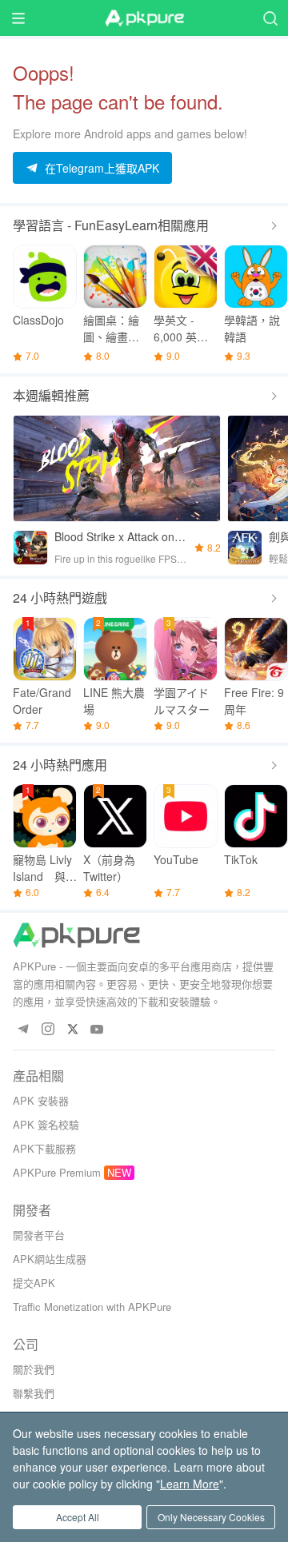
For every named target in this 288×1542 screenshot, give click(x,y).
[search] (270, 18)
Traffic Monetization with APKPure (92, 1306)
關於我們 (33, 1369)
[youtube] (97, 1030)
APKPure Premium (57, 1172)
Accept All (77, 1517)
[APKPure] (144, 18)
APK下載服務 (44, 1148)
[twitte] (72, 1030)
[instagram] (48, 1030)
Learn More (189, 1484)
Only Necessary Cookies (211, 1517)
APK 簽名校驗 (46, 1124)
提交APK (34, 1282)
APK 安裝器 (41, 1100)
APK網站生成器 (49, 1258)
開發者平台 (39, 1234)
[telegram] (23, 1030)
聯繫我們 (33, 1393)
